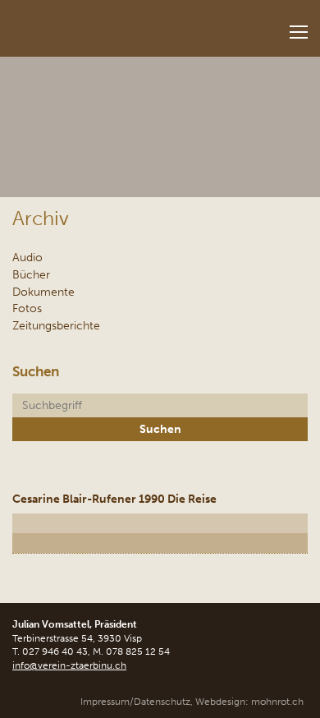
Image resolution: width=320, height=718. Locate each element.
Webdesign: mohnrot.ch (249, 701)
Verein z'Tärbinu (103, 23)
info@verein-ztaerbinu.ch (69, 665)
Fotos (27, 308)
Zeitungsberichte (56, 325)
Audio (27, 257)
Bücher (31, 274)
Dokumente (43, 291)
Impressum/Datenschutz (135, 701)
